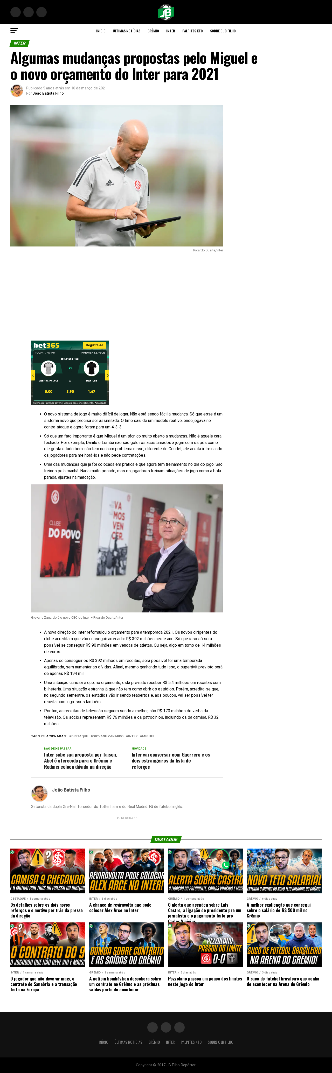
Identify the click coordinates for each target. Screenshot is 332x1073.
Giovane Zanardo (108, 736)
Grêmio (153, 30)
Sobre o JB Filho (223, 30)
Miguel (148, 736)
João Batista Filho (48, 93)
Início (101, 30)
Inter (170, 30)
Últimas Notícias (126, 30)
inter (132, 736)
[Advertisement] (116, 296)
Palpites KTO (192, 30)
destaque (79, 736)
